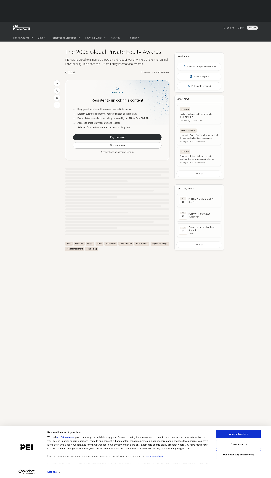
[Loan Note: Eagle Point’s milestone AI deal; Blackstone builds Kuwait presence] (199, 135)
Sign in (241, 27)
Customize (237, 444)
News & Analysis (21, 38)
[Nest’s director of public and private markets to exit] (199, 114)
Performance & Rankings (64, 38)
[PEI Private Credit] (21, 28)
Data (40, 38)
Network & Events (94, 38)
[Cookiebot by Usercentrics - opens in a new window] (26, 472)
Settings (52, 471)
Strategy (115, 38)
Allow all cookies (238, 434)
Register (252, 28)
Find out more (117, 145)
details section (154, 456)
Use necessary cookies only (238, 454)
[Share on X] (57, 90)
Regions (133, 38)
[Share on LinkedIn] (57, 83)
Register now (117, 137)
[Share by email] (57, 98)
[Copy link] (57, 105)
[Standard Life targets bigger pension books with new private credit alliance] (199, 156)
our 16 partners (65, 437)
